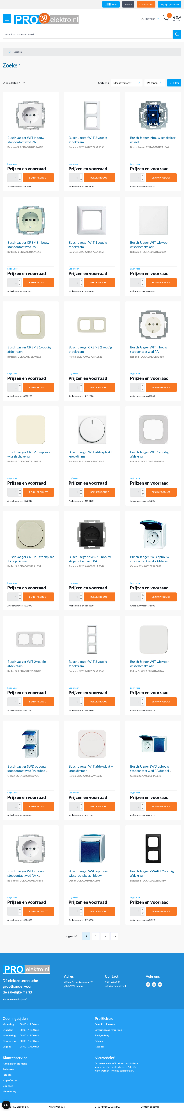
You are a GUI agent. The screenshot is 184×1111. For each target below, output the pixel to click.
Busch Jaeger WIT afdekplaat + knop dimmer (91, 454)
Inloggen (150, 18)
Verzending (9, 1091)
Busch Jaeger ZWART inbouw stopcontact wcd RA (90, 559)
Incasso (7, 1074)
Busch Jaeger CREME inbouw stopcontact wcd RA (28, 244)
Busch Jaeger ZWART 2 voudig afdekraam (152, 873)
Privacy (99, 1040)
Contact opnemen (150, 1106)
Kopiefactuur (11, 1080)
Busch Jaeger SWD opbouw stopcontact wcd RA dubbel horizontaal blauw (149, 770)
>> (114, 936)
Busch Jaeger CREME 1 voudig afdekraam (29, 349)
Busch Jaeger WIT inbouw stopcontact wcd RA (25, 140)
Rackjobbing (102, 1035)
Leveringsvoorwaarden (108, 1029)
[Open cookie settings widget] (6, 1105)
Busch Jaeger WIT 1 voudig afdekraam (88, 244)
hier (126, 1070)
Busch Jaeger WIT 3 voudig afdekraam (88, 664)
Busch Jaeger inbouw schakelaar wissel (153, 140)
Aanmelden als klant (15, 1063)
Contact (8, 1085)
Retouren (8, 1069)
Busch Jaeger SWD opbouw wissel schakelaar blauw (88, 873)
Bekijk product (38, 177)
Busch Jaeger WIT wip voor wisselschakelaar (149, 244)
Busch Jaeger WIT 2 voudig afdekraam (88, 140)
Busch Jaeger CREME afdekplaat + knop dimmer (30, 559)
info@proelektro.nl (115, 985)
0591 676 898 (112, 982)
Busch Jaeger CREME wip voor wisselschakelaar (29, 454)
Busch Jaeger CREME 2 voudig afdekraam (90, 349)
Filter (176, 82)
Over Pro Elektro (105, 1024)
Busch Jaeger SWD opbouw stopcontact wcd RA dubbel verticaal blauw (26, 770)
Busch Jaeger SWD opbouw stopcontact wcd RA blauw (149, 559)
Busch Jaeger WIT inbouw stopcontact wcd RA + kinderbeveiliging (25, 875)
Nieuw (128, 4)
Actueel (99, 1046)
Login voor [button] (12, 164)
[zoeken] (177, 34)
